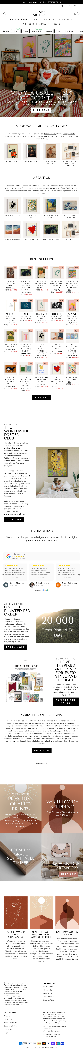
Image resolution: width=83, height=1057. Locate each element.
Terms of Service (49, 997)
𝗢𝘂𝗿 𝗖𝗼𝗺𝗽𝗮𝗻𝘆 (10, 1012)
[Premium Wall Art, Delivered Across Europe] (41, 912)
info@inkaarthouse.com (51, 1031)
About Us (7, 1016)
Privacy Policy (48, 990)
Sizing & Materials (10, 1026)
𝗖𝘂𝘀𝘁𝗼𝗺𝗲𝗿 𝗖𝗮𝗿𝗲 (49, 983)
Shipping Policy (48, 993)
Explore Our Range (66, 701)
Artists (67, 19)
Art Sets (29, 24)
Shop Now (14, 519)
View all (42, 397)
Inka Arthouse (41, 13)
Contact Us (8, 1029)
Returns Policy (48, 987)
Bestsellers (19, 19)
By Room (55, 19)
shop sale (41, 110)
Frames (41, 24)
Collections (38, 19)
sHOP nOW (41, 750)
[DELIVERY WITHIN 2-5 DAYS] (67, 912)
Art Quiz (54, 24)
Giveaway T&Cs (48, 1000)
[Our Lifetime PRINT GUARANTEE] (16, 912)
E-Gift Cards (8, 1019)
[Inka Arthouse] (8, 556)
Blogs (6, 1033)
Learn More (15, 647)
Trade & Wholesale (10, 1023)
